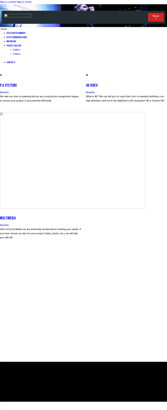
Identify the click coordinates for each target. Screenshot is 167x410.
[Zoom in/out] (1, 404)
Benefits (4, 92)
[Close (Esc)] (9, 404)
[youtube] (12, 71)
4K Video (92, 85)
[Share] (6, 404)
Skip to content (8, 1)
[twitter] (1, 71)
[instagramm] (8, 71)
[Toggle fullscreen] (4, 404)
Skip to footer (24, 1)
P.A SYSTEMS (8, 85)
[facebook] (5, 71)
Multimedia (8, 218)
